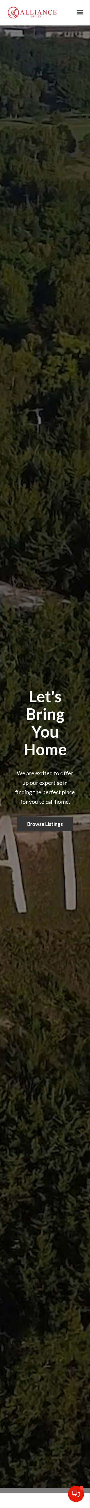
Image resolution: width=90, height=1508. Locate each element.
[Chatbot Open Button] (76, 1494)
